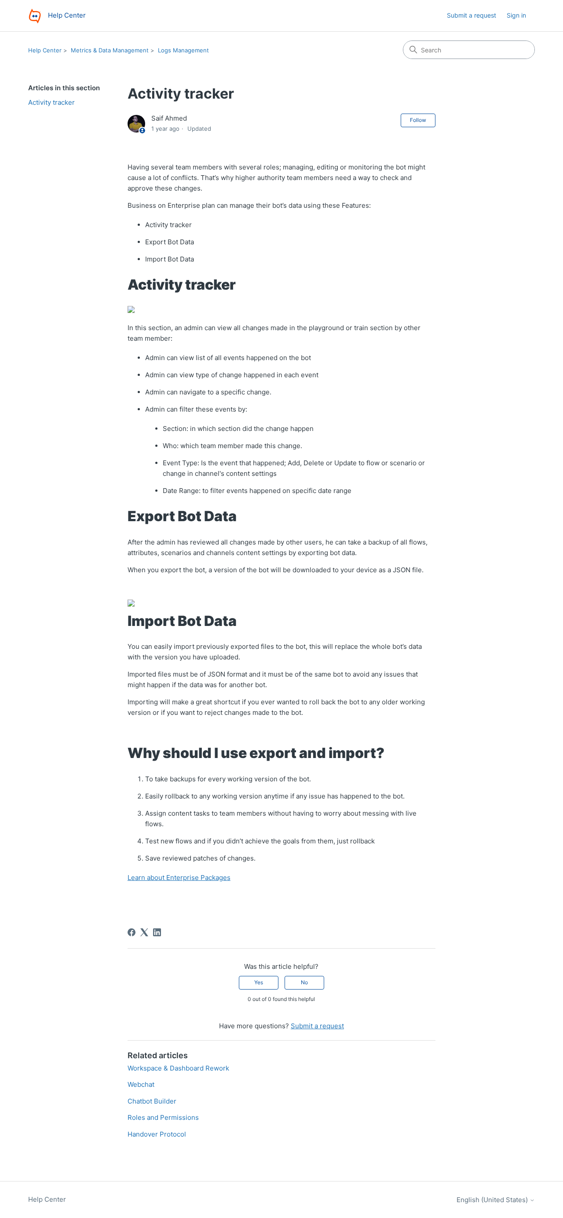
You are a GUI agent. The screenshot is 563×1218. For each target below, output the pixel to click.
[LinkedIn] (157, 932)
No (304, 982)
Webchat (141, 1084)
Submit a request (471, 15)
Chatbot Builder (152, 1101)
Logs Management (183, 50)
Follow (418, 120)
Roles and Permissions (163, 1117)
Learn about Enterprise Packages (179, 877)
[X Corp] (144, 932)
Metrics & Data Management (110, 50)
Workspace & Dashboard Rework (178, 1068)
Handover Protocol (157, 1134)
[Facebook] (131, 932)
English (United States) (493, 1199)
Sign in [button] (516, 15)
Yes (258, 982)
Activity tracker (51, 102)
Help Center (45, 50)
